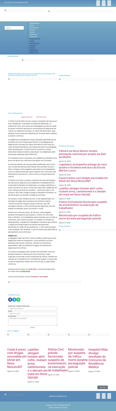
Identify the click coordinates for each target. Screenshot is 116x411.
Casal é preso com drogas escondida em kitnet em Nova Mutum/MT (83, 179)
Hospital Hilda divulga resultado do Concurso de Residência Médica (98, 358)
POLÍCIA (32, 32)
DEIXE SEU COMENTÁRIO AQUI (19, 306)
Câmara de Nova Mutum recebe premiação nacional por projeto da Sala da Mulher (82, 154)
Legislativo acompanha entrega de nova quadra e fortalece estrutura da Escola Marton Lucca (83, 167)
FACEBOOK (34, 277)
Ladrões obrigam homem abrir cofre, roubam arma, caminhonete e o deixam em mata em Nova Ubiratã (82, 191)
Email (10, 311)
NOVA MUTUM (34, 28)
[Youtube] (109, 3)
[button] (10, 300)
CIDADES (32, 30)
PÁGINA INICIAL (34, 23)
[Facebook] (98, 3)
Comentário (12, 316)
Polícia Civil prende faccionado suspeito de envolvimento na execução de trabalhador (83, 205)
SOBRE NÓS (33, 36)
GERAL (31, 25)
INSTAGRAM (43, 277)
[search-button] (6, 31)
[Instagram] (103, 3)
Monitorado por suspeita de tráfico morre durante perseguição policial (80, 217)
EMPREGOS (33, 34)
